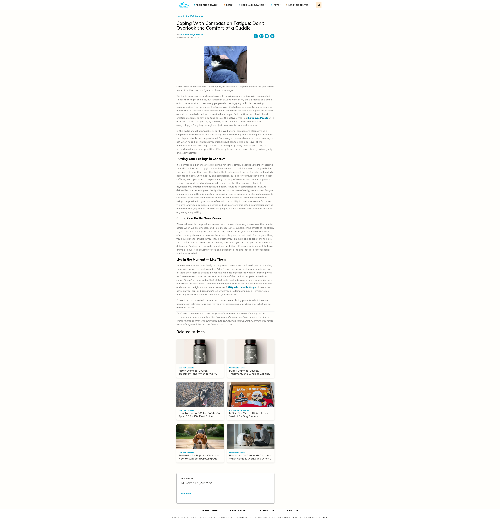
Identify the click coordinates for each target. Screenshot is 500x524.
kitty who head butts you (242, 287)
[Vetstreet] (184, 5)
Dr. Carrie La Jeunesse (191, 34)
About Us (292, 510)
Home (179, 16)
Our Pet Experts (194, 16)
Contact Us (267, 510)
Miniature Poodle (258, 117)
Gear (229, 5)
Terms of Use (210, 510)
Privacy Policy (239, 510)
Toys (276, 5)
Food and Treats (206, 5)
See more (186, 493)
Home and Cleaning (252, 5)
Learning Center (298, 5)
